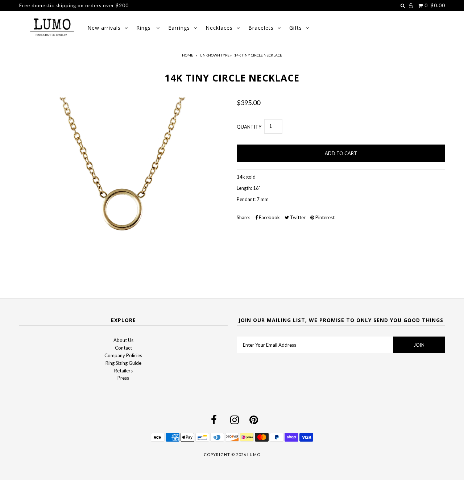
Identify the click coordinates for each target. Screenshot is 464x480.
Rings (144, 27)
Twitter (297, 217)
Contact (123, 348)
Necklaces (219, 27)
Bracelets (261, 27)
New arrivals (104, 27)
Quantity (249, 127)
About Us (123, 340)
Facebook (269, 217)
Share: (243, 217)
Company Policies (123, 355)
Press (123, 378)
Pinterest (324, 217)
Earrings (179, 27)
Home (187, 55)
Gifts (295, 27)
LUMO (254, 454)
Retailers (123, 370)
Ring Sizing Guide (123, 363)
